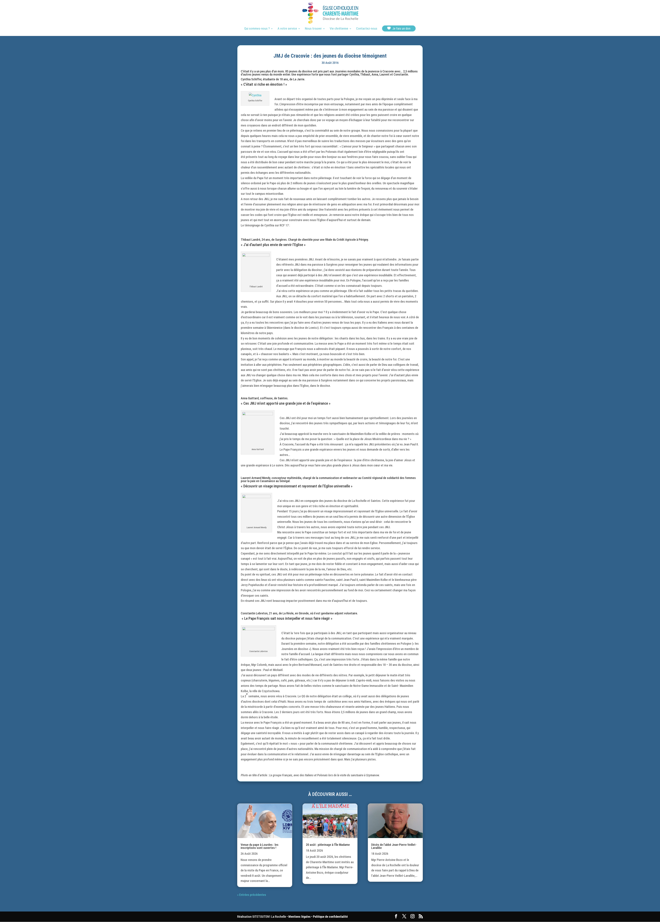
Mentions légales (299, 916)
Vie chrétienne (339, 28)
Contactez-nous (366, 28)
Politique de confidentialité (330, 916)
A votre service (287, 28)
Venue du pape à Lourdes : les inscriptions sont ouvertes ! (259, 846)
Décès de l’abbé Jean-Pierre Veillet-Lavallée (393, 846)
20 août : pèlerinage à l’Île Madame (328, 844)
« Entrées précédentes (251, 895)
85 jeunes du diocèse (298, 71)
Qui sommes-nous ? (257, 28)
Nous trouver (313, 28)
